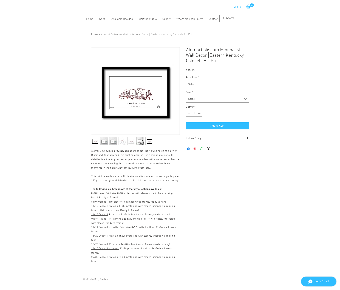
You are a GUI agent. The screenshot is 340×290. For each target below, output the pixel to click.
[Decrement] (188, 113)
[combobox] (217, 84)
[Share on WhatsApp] (202, 149)
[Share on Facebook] (188, 149)
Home (94, 34)
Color (189, 92)
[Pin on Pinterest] (195, 149)
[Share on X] (208, 149)
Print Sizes (192, 77)
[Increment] (199, 113)
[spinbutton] (194, 113)
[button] (250, 5)
